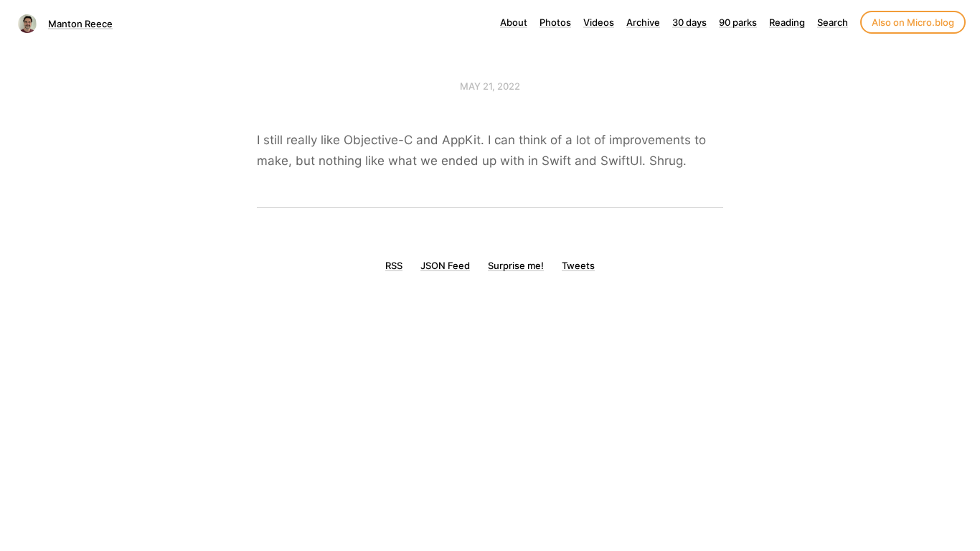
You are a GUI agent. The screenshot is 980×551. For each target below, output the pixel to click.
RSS (393, 265)
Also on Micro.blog (913, 22)
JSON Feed (445, 265)
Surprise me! (516, 265)
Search (832, 22)
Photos (555, 22)
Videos (598, 22)
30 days (689, 22)
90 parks (738, 22)
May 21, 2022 (490, 86)
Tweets (578, 265)
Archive (643, 22)
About (513, 22)
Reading (787, 22)
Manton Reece (80, 23)
